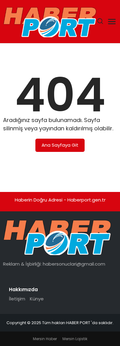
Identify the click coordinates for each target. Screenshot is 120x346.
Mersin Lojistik (74, 338)
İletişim (17, 298)
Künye (37, 298)
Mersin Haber (45, 338)
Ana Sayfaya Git (60, 145)
